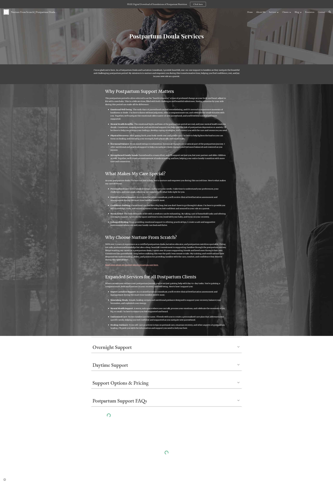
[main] (166, 36)
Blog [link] (297, 12)
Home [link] (250, 12)
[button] (330, 12)
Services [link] (272, 12)
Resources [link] (309, 12)
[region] (166, 4)
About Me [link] (261, 12)
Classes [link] (285, 12)
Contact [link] (321, 12)
